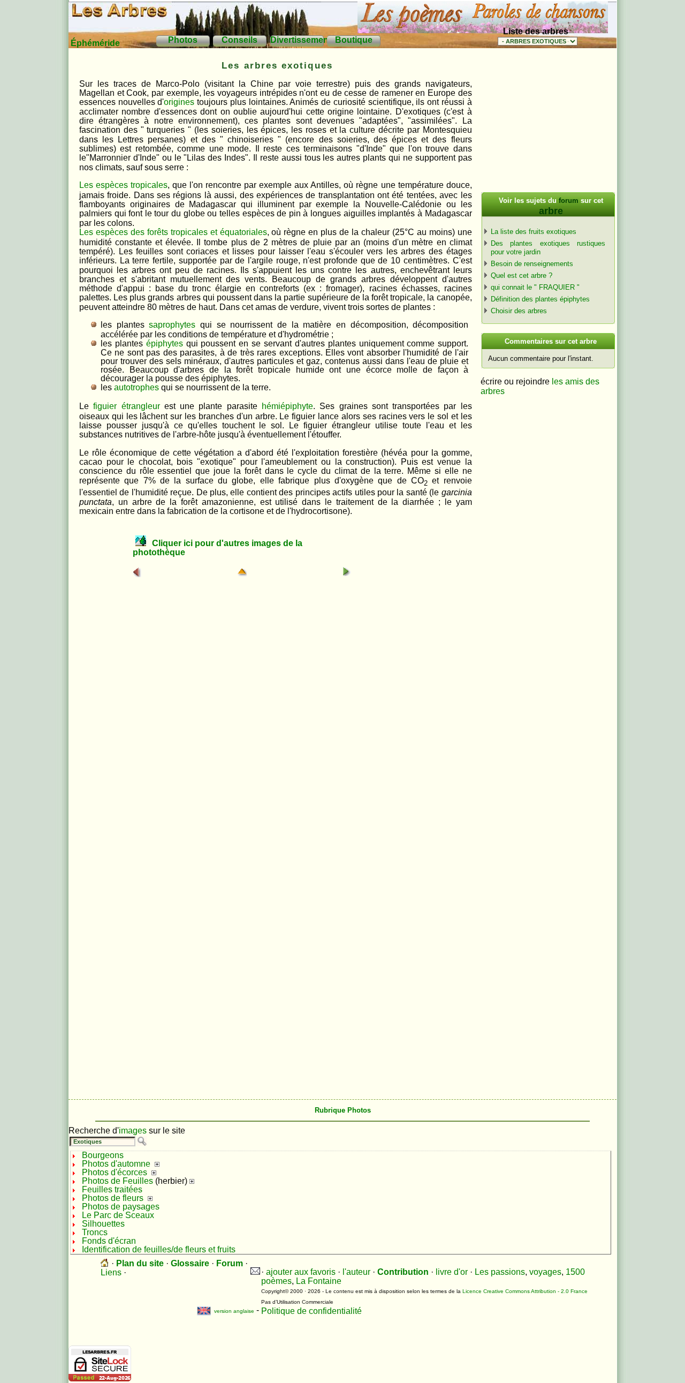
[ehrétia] (346, 571)
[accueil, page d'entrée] (105, 1263)
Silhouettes (103, 1223)
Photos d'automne (116, 1163)
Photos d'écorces (114, 1172)
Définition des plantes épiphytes (540, 299)
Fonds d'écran (109, 1240)
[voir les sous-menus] (157, 1163)
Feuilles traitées (112, 1189)
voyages (545, 1271)
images (133, 1130)
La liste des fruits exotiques (533, 232)
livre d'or (452, 1271)
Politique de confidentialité (311, 1311)
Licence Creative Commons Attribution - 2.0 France (525, 1291)
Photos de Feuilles (117, 1180)
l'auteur (356, 1271)
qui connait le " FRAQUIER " (535, 287)
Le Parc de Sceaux (118, 1215)
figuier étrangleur (126, 406)
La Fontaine (318, 1281)
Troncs (95, 1232)
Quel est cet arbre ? (521, 275)
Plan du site (140, 1263)
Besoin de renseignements (532, 264)
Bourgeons (103, 1155)
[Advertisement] (547, 123)
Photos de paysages (120, 1206)
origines (179, 102)
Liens (111, 1272)
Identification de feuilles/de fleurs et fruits (158, 1249)
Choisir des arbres (519, 311)
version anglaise (227, 1311)
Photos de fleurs (112, 1198)
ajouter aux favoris (301, 1271)
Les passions (500, 1271)
